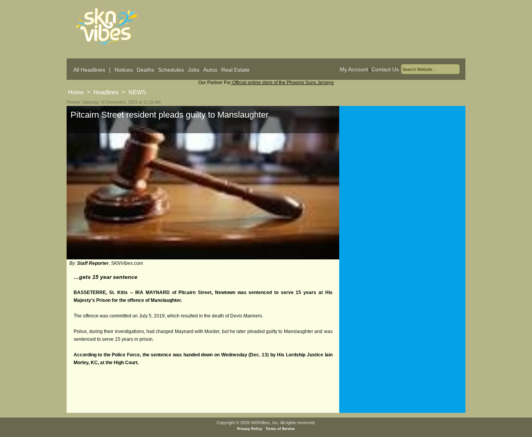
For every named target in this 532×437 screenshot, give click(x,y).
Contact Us (385, 69)
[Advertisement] (402, 182)
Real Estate (235, 70)
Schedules (171, 70)
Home (76, 92)
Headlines (106, 92)
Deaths (145, 70)
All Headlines (89, 70)
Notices (124, 70)
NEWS (137, 92)
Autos (210, 70)
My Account (354, 69)
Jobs (193, 70)
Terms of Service (280, 429)
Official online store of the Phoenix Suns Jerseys (282, 82)
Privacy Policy (249, 429)
